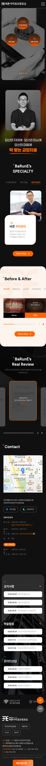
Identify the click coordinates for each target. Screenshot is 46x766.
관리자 (16, 732)
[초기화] (39, 478)
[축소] (39, 473)
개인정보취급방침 (10, 726)
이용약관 (24, 726)
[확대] (39, 469)
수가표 (6, 732)
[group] (26, 400)
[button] (19, 73)
